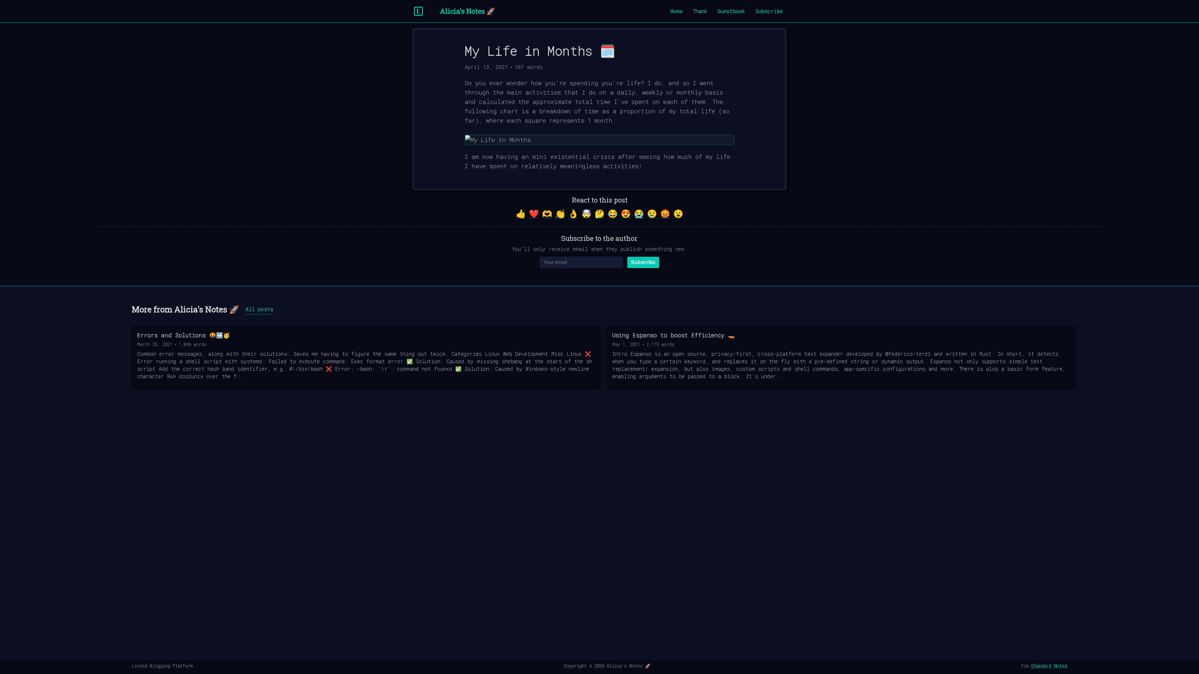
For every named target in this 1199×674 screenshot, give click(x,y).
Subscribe (769, 11)
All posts (259, 309)
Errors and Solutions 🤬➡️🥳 (183, 335)
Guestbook (731, 11)
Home (676, 11)
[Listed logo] (418, 11)
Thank (700, 11)
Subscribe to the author (599, 238)
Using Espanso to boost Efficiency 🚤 (673, 335)
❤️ (534, 213)
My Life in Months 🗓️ (540, 50)
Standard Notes (1049, 666)
